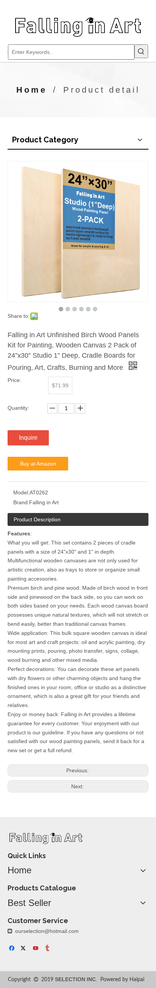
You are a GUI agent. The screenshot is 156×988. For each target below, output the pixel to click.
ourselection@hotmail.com (47, 931)
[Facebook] (12, 948)
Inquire (28, 437)
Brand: (21, 502)
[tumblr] (48, 948)
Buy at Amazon (38, 464)
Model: (21, 492)
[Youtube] (36, 948)
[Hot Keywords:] (141, 51)
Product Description (37, 519)
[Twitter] (24, 948)
